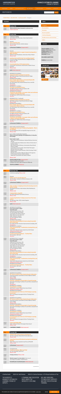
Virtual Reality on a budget (16, 286)
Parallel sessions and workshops (49, 37)
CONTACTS (55, 8)
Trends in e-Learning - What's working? (18, 350)
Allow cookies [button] (54, 391)
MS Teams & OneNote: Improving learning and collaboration (23, 274)
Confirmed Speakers (46, 35)
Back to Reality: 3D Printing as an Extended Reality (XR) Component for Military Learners (22, 80)
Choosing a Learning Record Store (17, 87)
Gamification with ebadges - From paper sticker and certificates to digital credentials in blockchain (24, 93)
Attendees (44, 30)
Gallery (43, 40)
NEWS (11, 8)
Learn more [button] (38, 391)
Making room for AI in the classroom (18, 177)
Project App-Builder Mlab (15, 322)
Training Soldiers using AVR (16, 193)
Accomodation (45, 28)
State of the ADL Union (15, 42)
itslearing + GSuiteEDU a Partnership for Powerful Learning (23, 280)
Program (45, 25)
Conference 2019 (22, 17)
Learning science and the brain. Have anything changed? (22, 58)
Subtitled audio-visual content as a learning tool (20, 334)
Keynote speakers (46, 32)
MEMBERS (48, 8)
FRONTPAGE (4, 8)
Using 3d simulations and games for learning (19, 74)
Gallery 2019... (45, 79)
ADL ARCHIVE (30, 8)
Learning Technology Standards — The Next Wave (21, 233)
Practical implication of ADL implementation (19, 64)
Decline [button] (46, 391)
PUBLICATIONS (39, 8)
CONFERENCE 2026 (19, 8)
